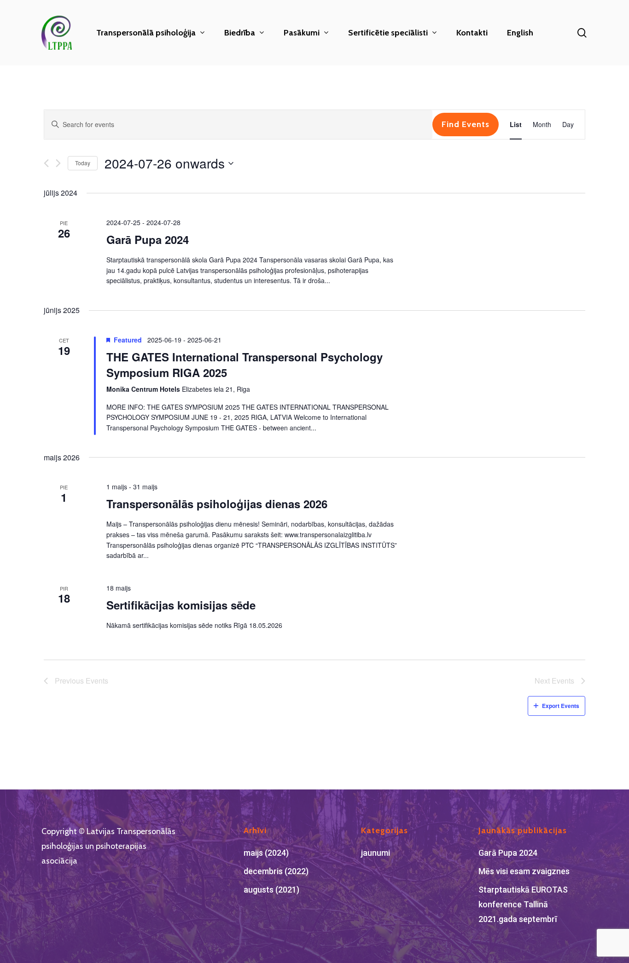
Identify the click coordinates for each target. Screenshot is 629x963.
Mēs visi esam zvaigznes (524, 871)
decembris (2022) (276, 871)
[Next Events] (58, 163)
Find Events (465, 124)
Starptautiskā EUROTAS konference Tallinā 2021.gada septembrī (523, 904)
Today (82, 163)
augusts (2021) (271, 889)
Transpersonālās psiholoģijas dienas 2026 (216, 503)
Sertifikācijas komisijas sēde (181, 605)
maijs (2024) (266, 853)
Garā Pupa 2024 (147, 239)
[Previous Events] (46, 163)
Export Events (560, 706)
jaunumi (375, 853)
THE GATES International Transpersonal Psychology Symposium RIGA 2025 (244, 364)
